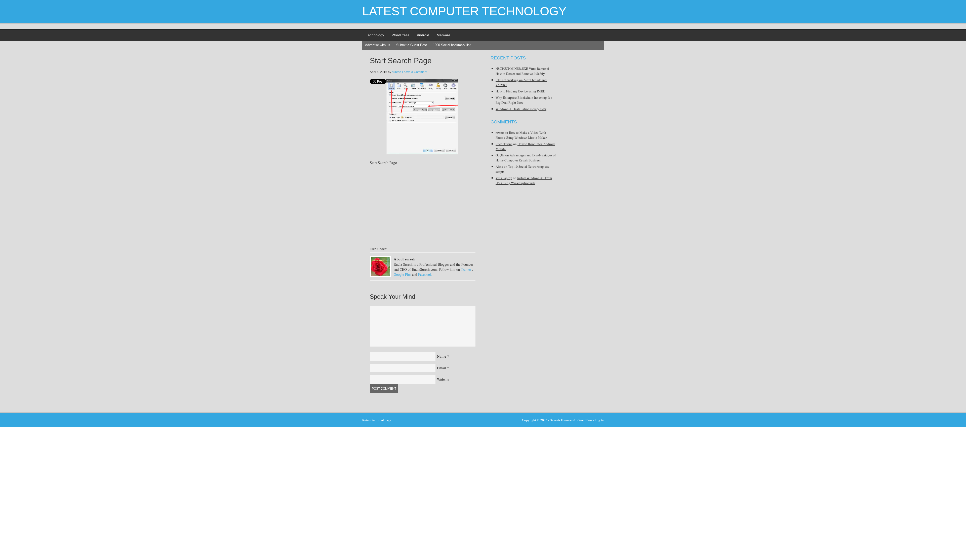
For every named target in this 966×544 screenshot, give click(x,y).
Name (441, 356)
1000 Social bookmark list (452, 45)
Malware (443, 35)
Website (443, 379)
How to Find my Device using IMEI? (520, 91)
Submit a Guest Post (411, 45)
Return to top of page (376, 420)
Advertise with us (377, 45)
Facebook (425, 274)
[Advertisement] (412, 206)
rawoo (500, 132)
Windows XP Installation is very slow (521, 109)
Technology (375, 35)
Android (423, 35)
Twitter (466, 269)
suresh (396, 72)
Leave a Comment (414, 72)
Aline (499, 166)
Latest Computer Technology (464, 11)
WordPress (400, 35)
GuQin (500, 155)
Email (441, 367)
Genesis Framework (563, 420)
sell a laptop (504, 178)
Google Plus (402, 274)
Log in (599, 420)
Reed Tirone (504, 144)
